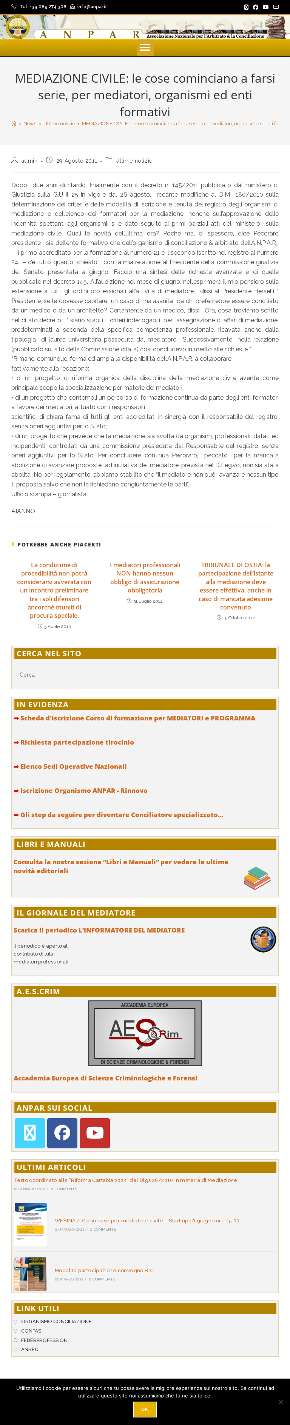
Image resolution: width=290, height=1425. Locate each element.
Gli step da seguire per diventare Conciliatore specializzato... (119, 814)
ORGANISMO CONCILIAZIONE (56, 1321)
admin (30, 161)
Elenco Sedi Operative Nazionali (70, 766)
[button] (145, 47)
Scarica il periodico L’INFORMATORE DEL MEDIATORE (99, 930)
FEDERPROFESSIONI (45, 1340)
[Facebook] (62, 1133)
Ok (144, 1409)
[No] (280, 1402)
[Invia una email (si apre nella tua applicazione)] (275, 7)
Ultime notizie (134, 161)
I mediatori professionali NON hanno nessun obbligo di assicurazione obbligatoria (145, 577)
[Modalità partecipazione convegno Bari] (30, 1274)
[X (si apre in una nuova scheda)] (246, 7)
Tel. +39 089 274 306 (43, 6)
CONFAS (31, 1331)
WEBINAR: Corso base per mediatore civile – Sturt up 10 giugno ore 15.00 (147, 1220)
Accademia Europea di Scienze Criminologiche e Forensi (105, 1078)
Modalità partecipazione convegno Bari (105, 1270)
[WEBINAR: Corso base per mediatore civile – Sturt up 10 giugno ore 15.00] (30, 1224)
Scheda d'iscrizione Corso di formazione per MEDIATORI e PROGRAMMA (134, 718)
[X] (30, 1133)
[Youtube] (95, 1133)
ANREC (29, 1349)
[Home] (13, 123)
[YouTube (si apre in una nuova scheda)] (266, 7)
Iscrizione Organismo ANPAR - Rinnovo (81, 790)
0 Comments (64, 1189)
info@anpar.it (92, 6)
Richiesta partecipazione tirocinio (74, 742)
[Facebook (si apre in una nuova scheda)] (256, 7)
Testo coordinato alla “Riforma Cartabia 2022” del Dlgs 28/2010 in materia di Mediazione (126, 1180)
